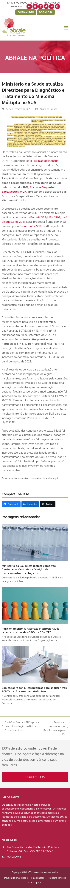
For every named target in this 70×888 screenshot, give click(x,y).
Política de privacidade (16, 877)
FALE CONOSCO (51, 2)
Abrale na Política (48, 109)
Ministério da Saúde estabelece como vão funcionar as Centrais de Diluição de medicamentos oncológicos (29, 569)
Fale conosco (37, 877)
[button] (66, 28)
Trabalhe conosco (57, 877)
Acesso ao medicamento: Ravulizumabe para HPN (54, 728)
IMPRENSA (16, 6)
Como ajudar (35, 882)
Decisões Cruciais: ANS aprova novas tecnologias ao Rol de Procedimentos (20, 726)
